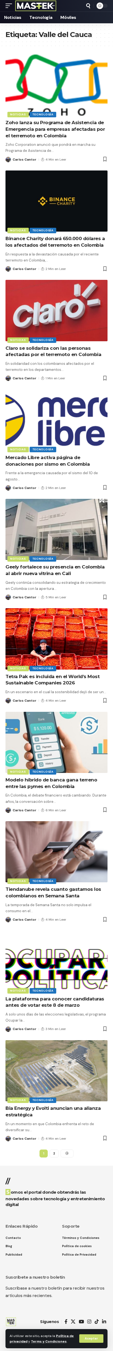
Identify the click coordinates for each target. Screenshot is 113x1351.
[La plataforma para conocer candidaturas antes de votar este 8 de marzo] (56, 961)
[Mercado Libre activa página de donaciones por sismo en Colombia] (56, 420)
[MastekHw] (36, 6)
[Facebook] (66, 1322)
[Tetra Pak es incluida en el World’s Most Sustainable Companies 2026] (56, 638)
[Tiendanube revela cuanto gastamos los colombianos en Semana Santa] (56, 851)
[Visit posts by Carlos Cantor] (8, 159)
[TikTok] (96, 1322)
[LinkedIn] (104, 1322)
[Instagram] (89, 1322)
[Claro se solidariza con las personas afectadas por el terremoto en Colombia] (56, 310)
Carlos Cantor (24, 159)
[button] (91, 1338)
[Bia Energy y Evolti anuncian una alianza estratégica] (56, 1070)
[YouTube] (81, 1322)
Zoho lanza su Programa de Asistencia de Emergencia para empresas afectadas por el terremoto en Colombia (55, 129)
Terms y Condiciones (49, 1341)
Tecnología (42, 114)
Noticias (18, 114)
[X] (73, 1322)
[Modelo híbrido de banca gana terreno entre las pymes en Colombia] (56, 742)
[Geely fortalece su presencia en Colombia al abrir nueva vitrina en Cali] (56, 529)
